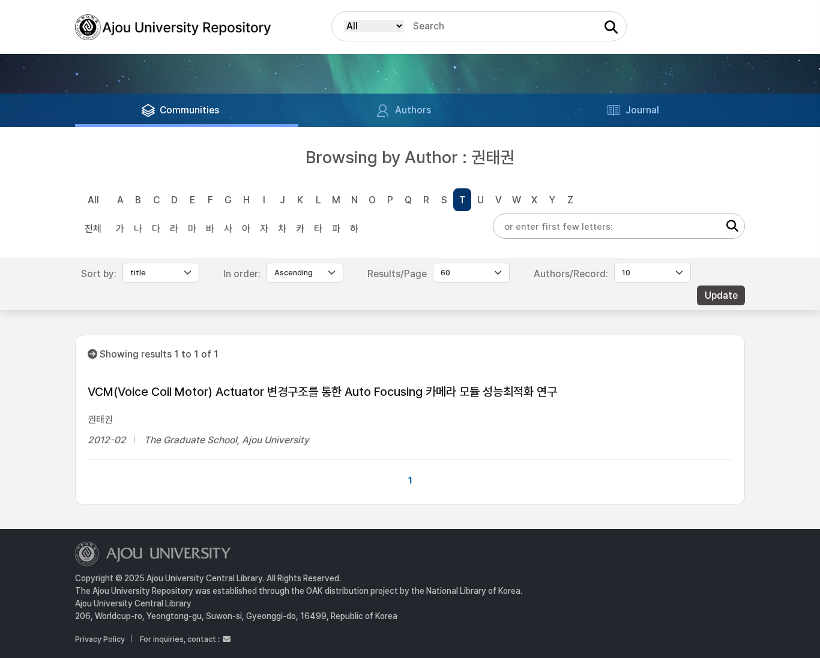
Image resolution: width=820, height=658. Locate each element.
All (93, 200)
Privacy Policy (100, 639)
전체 (93, 229)
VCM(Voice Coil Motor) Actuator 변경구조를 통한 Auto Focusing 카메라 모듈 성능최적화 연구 (322, 391)
